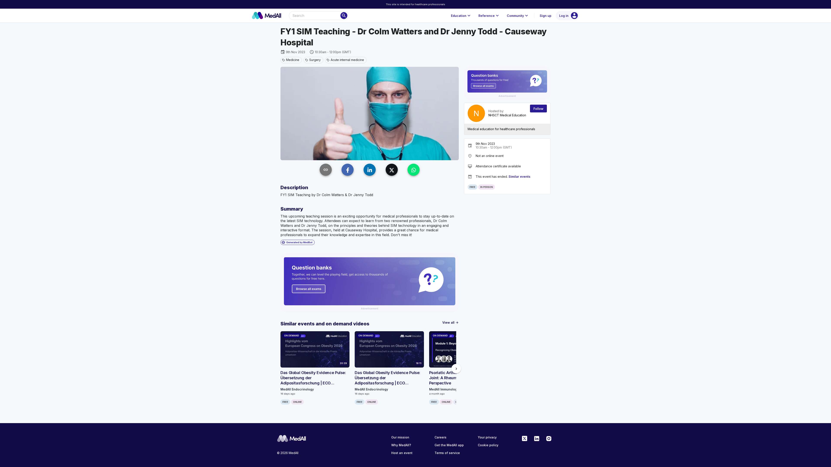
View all (450, 322)
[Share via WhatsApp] (413, 170)
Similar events (519, 176)
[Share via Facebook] (347, 170)
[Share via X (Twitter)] (392, 170)
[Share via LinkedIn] (370, 170)
